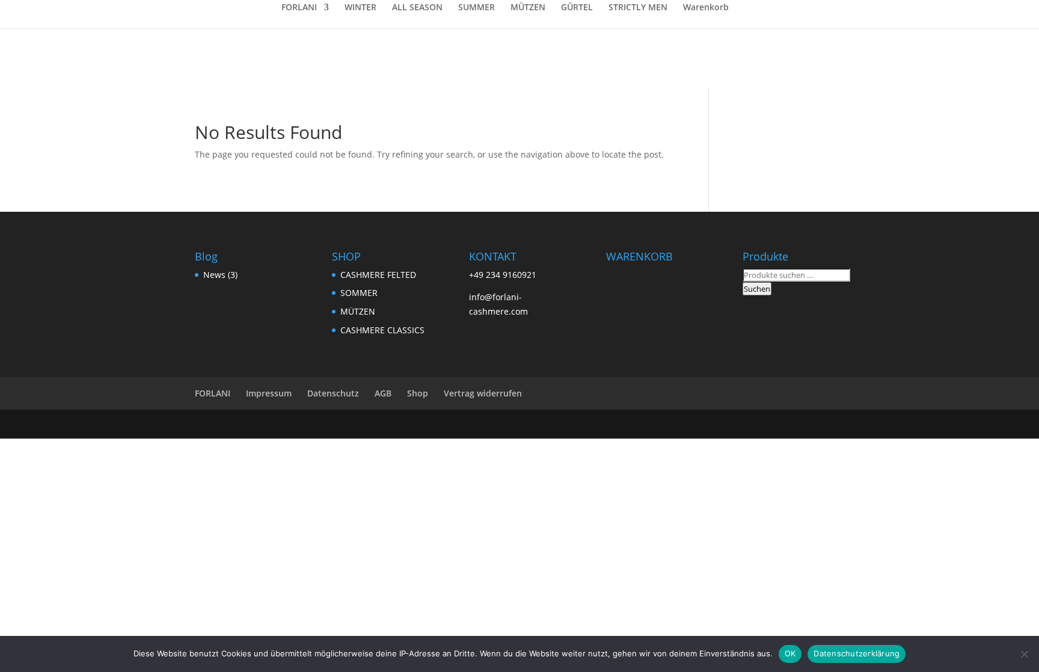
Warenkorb (706, 8)
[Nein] (1024, 654)
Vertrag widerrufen (483, 393)
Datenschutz (333, 393)
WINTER (360, 8)
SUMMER (476, 8)
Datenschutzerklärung (857, 653)
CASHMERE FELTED (378, 274)
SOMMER (359, 292)
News (214, 274)
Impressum (269, 393)
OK (790, 653)
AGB (383, 393)
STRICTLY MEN (637, 8)
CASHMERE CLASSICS (382, 330)
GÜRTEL (577, 8)
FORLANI (299, 8)
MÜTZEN (527, 8)
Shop (417, 393)
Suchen (757, 288)
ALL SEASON (417, 8)
